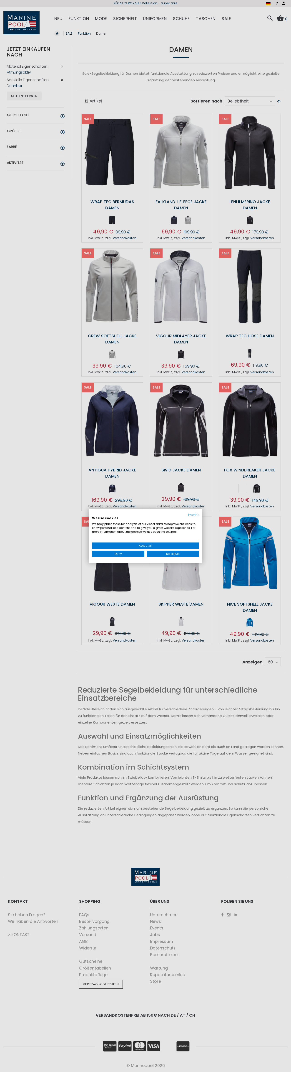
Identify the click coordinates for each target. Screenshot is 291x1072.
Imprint (193, 514)
